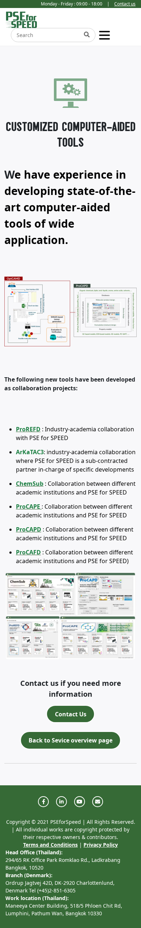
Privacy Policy (101, 844)
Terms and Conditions (50, 844)
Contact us (125, 4)
